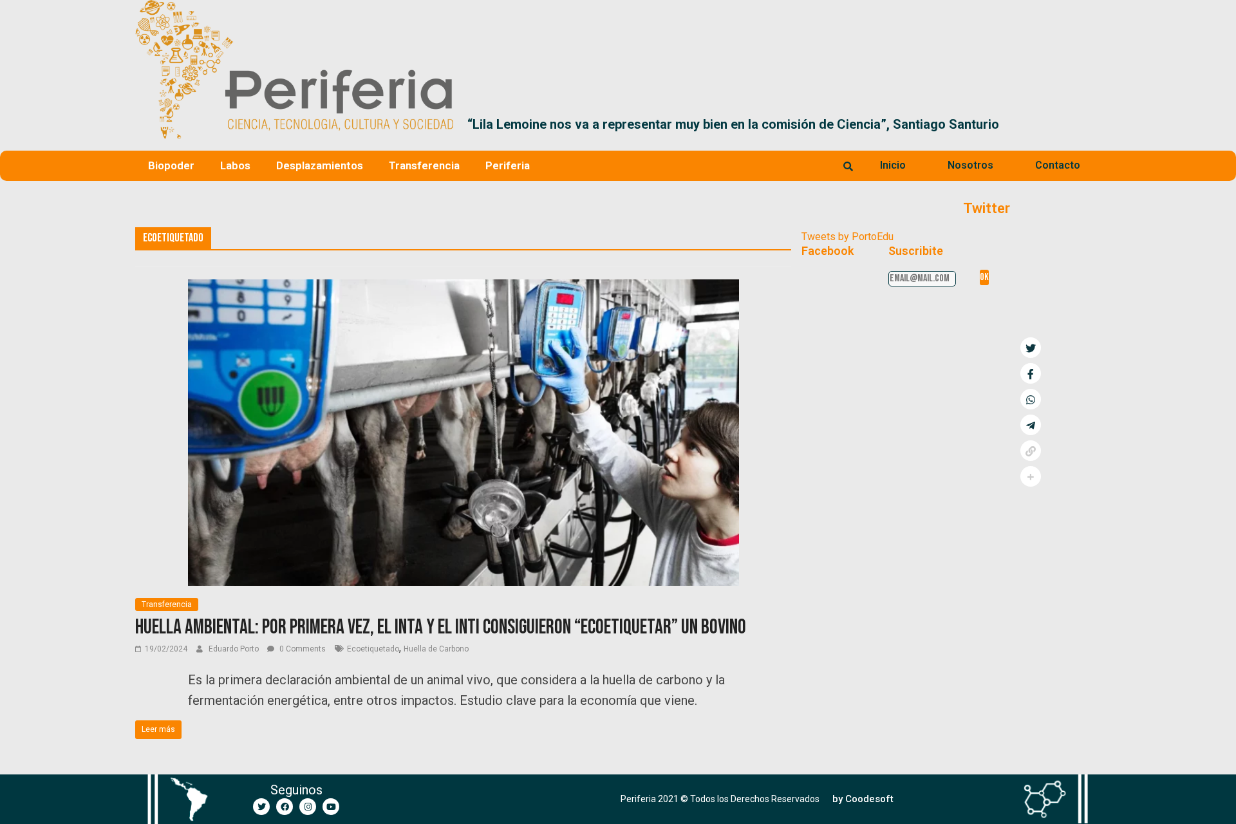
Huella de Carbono (436, 648)
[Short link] (1030, 450)
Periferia (507, 165)
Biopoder (171, 165)
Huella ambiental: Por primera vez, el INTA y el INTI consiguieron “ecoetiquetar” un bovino (440, 627)
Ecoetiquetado (373, 648)
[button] (1085, 124)
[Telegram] (1030, 425)
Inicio (893, 165)
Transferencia (424, 165)
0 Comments (301, 648)
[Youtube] (331, 806)
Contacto (1057, 165)
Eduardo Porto (235, 648)
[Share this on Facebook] (1030, 373)
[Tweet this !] (1030, 347)
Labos (235, 165)
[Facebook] (284, 806)
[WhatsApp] (1030, 399)
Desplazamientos (319, 165)
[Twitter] (261, 806)
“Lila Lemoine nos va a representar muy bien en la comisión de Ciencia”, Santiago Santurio (733, 124)
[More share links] (1030, 476)
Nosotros (970, 165)
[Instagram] (307, 806)
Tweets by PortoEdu (847, 236)
